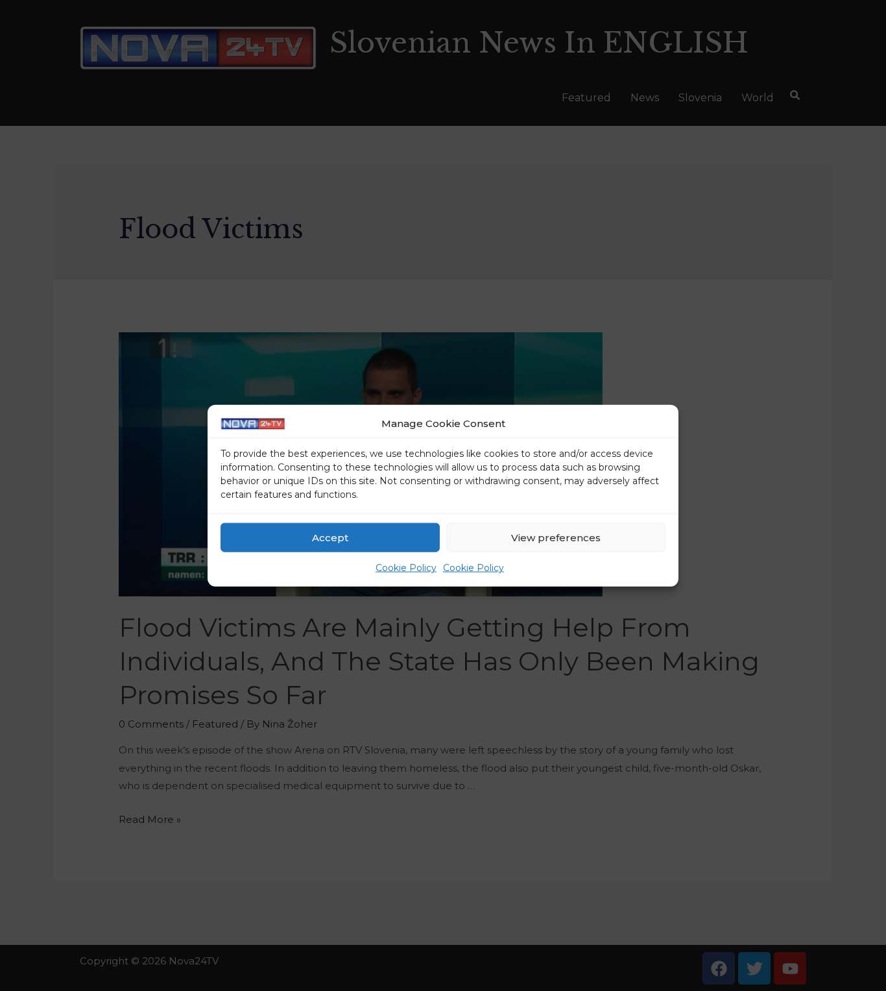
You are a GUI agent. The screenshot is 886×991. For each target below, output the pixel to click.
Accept (330, 538)
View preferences (556, 538)
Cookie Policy (406, 568)
